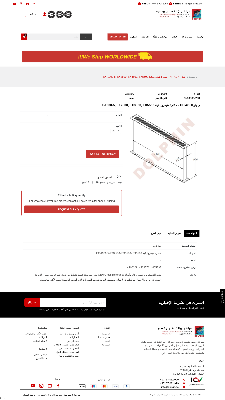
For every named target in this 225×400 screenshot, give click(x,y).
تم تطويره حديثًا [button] (160, 36)
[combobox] (59, 37)
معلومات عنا (104, 337)
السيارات (74, 337)
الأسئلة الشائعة (40, 341)
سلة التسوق (41, 358)
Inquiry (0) (222, 297)
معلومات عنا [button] (187, 36)
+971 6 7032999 (160, 3)
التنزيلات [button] (145, 36)
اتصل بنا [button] (133, 36)
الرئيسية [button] (200, 36)
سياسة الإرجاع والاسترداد (50, 394)
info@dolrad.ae (193, 3)
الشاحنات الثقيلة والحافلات (66, 344)
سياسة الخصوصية (72, 394)
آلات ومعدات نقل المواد (67, 352)
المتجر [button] (174, 36)
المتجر (107, 341)
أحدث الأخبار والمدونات (36, 333)
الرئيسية (193, 76)
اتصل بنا (106, 344)
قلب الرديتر (73, 341)
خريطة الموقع (29, 394)
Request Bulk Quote (71, 209)
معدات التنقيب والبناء (69, 355)
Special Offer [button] (118, 36)
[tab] (191, 233)
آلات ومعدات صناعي (69, 348)
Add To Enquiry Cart (102, 154)
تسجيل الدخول (40, 354)
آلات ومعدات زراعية (69, 333)
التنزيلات (43, 337)
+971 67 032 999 (169, 379)
